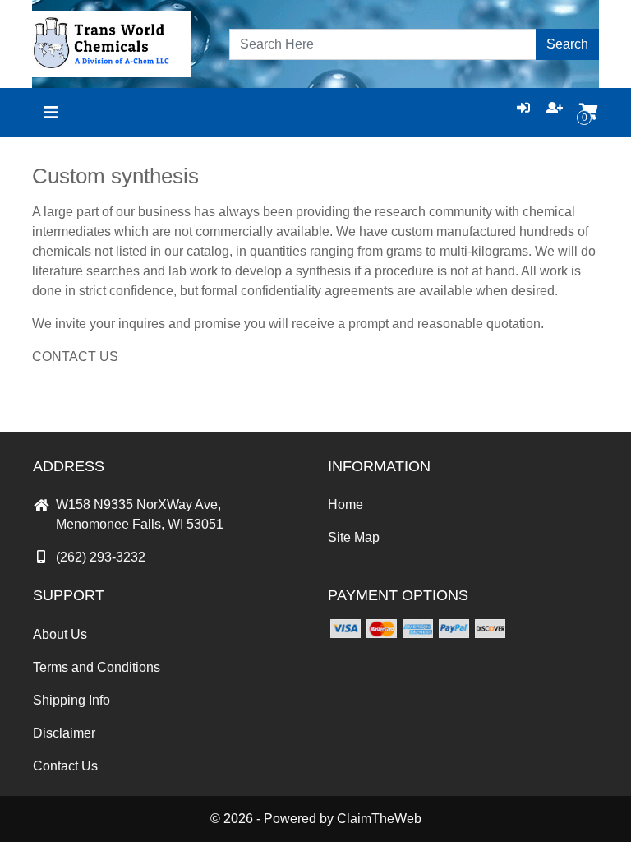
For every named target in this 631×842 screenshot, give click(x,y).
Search (567, 44)
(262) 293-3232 (100, 557)
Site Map (354, 537)
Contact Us (65, 766)
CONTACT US (75, 356)
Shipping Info (71, 700)
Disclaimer (64, 733)
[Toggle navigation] (51, 112)
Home (345, 504)
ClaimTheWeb (379, 819)
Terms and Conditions (96, 667)
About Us (60, 634)
